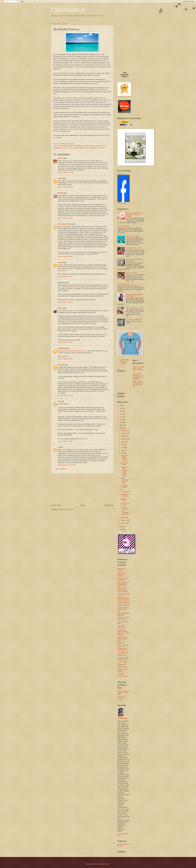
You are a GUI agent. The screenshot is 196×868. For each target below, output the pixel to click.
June (122, 447)
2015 (121, 411)
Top (124, 72)
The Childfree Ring (123, 360)
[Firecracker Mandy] (123, 201)
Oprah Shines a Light (125, 463)
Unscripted (120, 674)
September (124, 439)
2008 (121, 527)
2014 (121, 414)
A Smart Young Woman (125, 504)
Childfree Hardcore (122, 645)
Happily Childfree (122, 667)
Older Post (109, 505)
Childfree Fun (121, 643)
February (124, 520)
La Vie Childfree (122, 662)
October (123, 436)
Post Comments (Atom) (66, 509)
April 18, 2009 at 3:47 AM (65, 302)
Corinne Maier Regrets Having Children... (125, 458)
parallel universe (84, 148)
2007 (121, 529)
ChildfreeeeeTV (121, 664)
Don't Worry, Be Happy (132, 236)
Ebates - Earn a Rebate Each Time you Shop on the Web (138, 384)
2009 (121, 428)
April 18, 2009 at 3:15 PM (65, 395)
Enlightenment (121, 697)
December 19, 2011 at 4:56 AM (67, 465)
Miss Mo (60, 193)
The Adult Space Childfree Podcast (122, 649)
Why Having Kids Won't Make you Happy (122, 639)
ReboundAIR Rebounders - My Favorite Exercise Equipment (138, 376)
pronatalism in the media (97, 148)
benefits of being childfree (75, 146)
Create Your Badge (122, 203)
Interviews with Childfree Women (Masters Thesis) (122, 590)
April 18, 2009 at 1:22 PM (65, 342)
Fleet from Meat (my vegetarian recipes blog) (123, 692)
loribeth (60, 262)
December (124, 430)
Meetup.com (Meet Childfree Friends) (123, 658)
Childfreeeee (123, 718)
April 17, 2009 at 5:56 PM (65, 256)
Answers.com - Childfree (121, 569)
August (123, 442)
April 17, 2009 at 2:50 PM (65, 187)
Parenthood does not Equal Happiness (123, 618)
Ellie (59, 401)
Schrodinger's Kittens (64, 224)
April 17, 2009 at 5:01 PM (65, 218)
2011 (121, 422)
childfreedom (57, 148)
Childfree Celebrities (123, 602)
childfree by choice (101, 146)
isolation (76, 148)
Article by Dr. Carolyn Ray (121, 626)
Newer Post (56, 505)
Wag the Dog (62, 348)
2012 (121, 419)
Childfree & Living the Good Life (122, 579)
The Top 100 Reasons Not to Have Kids (122, 574)
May (122, 450)
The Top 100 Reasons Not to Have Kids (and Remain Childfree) (134, 214)
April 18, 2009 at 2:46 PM (65, 359)
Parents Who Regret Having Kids (123, 614)
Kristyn (60, 308)
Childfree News (121, 655)
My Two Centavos (122, 676)
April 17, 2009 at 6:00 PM (65, 276)
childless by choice (67, 148)
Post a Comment (61, 469)
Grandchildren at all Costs (125, 495)
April (122, 453)
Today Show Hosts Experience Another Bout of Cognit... (125, 471)
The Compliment (125, 490)
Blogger (107, 864)
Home (82, 505)
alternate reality (62, 146)
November (124, 433)
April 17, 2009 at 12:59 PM (66, 172)
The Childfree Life (122, 652)
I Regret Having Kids (123, 226)
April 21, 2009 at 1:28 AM (65, 441)
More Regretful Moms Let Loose (126, 284)
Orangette (120, 699)
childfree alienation (89, 146)
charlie (60, 178)
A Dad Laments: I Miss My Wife (125, 480)
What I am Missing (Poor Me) (134, 308)
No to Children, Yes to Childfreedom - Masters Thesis (123, 584)
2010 (121, 425)
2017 (121, 405)
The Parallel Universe (124, 486)
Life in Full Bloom (124, 499)
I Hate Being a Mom (123, 594)
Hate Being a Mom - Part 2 (134, 248)
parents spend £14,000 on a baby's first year (74, 351)
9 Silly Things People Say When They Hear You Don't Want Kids (123, 632)
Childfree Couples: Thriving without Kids (122, 609)
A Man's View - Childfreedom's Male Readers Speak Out (123, 598)
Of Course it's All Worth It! (133, 319)
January (123, 523)
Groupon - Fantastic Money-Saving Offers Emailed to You (138, 369)
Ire (58, 447)
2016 (121, 408)
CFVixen (60, 158)
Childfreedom (68, 9)
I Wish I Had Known (132, 273)
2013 (121, 417)
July (122, 444)
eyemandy (61, 365)
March (123, 517)
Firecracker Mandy (122, 174)
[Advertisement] (82, 489)
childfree (124, 74)
